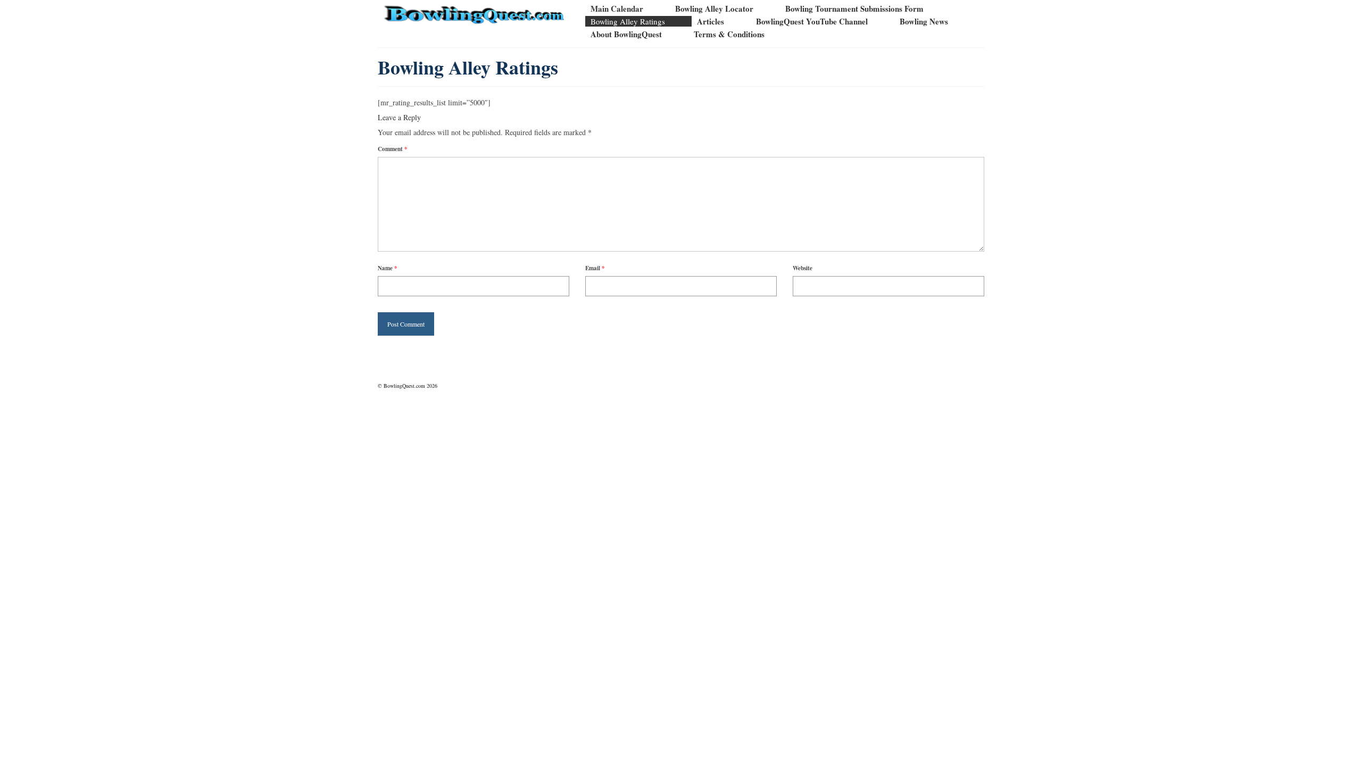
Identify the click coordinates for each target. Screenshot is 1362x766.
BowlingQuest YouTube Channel (812, 21)
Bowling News (924, 21)
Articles (710, 21)
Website (802, 268)
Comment (393, 149)
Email (595, 268)
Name (387, 268)
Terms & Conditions (729, 34)
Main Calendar (617, 8)
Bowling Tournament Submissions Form (854, 8)
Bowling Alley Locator (714, 8)
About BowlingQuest (626, 34)
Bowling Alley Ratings (628, 21)
